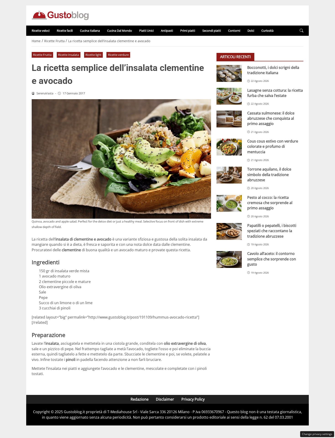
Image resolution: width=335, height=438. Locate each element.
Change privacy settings (317, 434)
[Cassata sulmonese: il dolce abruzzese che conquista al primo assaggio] (229, 119)
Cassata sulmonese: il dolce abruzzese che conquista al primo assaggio (270, 118)
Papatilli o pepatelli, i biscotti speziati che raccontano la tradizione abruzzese (271, 231)
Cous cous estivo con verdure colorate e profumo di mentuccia (272, 146)
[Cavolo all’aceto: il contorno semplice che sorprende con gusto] (229, 259)
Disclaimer (165, 399)
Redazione (140, 399)
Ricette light (93, 55)
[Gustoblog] (60, 15)
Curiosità (267, 31)
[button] (301, 30)
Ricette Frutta (42, 55)
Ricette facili (65, 31)
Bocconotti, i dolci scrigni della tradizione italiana (273, 70)
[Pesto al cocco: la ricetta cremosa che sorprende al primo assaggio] (229, 203)
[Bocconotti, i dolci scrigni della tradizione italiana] (229, 73)
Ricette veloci (40, 31)
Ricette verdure (118, 55)
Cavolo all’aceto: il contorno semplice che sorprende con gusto (271, 259)
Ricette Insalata (68, 55)
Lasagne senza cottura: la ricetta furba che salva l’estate (275, 93)
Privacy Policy (193, 399)
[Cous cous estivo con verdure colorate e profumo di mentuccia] (229, 147)
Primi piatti (187, 31)
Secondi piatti (211, 31)
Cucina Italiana (90, 31)
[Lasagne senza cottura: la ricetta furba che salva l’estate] (229, 96)
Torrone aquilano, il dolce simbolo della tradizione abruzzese (269, 174)
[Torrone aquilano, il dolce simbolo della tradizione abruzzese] (229, 175)
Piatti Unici (146, 31)
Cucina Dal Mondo (119, 31)
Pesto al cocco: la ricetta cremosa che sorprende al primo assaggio (269, 203)
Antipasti (167, 31)
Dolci (250, 31)
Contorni (234, 31)
